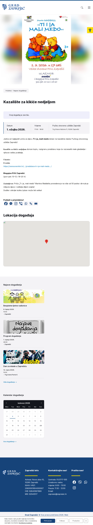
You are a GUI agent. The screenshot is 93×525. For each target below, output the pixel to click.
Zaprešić (8, 314)
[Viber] (21, 203)
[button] (90, 30)
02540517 (33, 494)
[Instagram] (16, 203)
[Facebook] (6, 203)
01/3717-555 (61, 479)
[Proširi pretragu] (82, 7)
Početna (8, 91)
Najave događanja (19, 91)
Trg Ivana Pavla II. (11, 375)
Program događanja (12, 336)
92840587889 (35, 491)
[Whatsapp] (26, 203)
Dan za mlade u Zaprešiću (15, 366)
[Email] (36, 203)
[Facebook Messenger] (11, 203)
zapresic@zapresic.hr (57, 494)
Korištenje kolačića (25, 523)
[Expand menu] (89, 7)
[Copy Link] (31, 203)
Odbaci (62, 521)
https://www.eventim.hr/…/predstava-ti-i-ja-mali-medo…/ (27, 166)
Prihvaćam (48, 521)
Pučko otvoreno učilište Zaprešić (66, 126)
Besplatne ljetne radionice (15, 306)
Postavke (76, 521)
